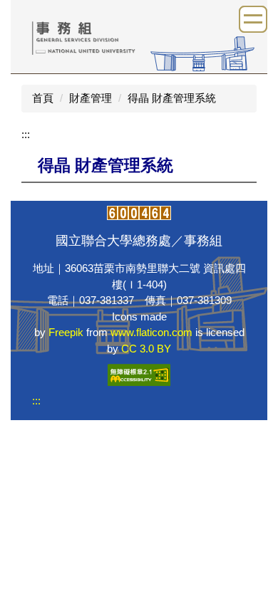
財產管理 (90, 98)
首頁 (42, 98)
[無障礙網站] (139, 374)
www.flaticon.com (151, 332)
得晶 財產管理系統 (172, 98)
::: (25, 134)
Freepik (65, 332)
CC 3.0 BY (146, 349)
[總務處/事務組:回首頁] (139, 35)
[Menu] (253, 19)
